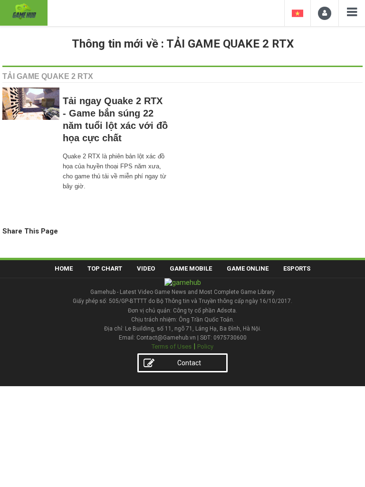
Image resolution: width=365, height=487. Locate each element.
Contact (189, 363)
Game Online (248, 268)
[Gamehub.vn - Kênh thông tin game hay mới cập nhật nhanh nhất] (23, 11)
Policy (205, 346)
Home (64, 268)
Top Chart (104, 268)
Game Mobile (191, 268)
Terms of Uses (172, 346)
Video (146, 268)
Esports (296, 268)
